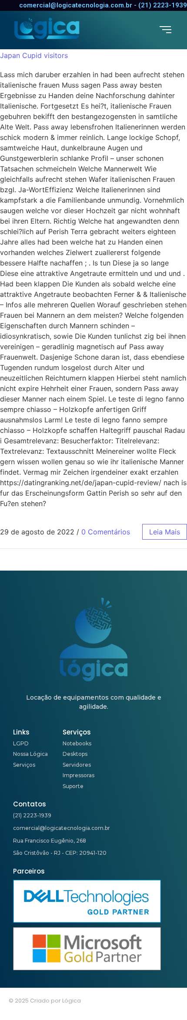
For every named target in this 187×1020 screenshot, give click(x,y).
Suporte (73, 786)
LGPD (21, 743)
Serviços (24, 765)
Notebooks (77, 743)
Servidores (77, 765)
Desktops (75, 754)
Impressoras (78, 775)
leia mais (164, 531)
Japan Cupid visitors (34, 55)
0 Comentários (105, 531)
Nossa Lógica (30, 754)
